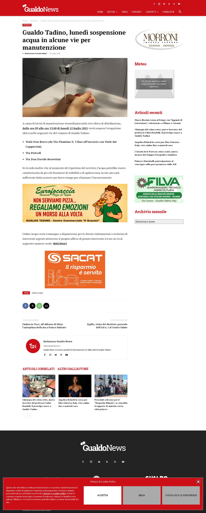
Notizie (111, 12)
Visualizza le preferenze (181, 495)
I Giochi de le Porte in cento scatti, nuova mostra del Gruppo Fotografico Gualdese (156, 153)
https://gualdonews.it (51, 346)
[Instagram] (159, 4)
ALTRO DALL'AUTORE (72, 369)
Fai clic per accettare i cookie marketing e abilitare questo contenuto (154, 84)
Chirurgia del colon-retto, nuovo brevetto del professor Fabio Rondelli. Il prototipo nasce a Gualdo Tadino (158, 132)
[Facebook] (154, 4)
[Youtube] (179, 4)
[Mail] (164, 4)
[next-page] (29, 415)
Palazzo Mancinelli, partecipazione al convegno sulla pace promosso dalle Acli (155, 163)
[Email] (46, 306)
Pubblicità (168, 12)
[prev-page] (24, 415)
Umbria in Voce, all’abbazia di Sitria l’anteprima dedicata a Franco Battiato (44, 326)
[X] (174, 4)
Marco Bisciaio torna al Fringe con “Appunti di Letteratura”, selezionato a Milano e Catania (158, 122)
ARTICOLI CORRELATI (38, 369)
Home (100, 12)
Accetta (102, 495)
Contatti (151, 12)
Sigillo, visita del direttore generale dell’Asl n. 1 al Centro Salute (107, 326)
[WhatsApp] (39, 306)
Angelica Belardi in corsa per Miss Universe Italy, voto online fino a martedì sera (74, 402)
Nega (142, 495)
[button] (198, 481)
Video (125, 12)
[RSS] (169, 4)
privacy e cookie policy (54, 493)
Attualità (34, 20)
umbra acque (37, 293)
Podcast (137, 12)
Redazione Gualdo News (36, 53)
